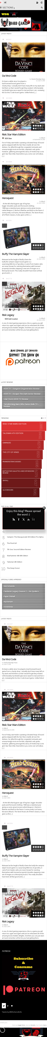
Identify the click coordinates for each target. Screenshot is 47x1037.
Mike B (43, 138)
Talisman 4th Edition (14, 562)
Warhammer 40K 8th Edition (17, 555)
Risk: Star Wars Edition (14, 134)
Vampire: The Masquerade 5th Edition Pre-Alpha (25, 537)
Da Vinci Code (9, 75)
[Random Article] (5, 2)
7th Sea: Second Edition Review (19, 549)
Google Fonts (21, 1025)
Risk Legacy (8, 315)
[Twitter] (4, 1005)
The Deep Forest (13, 568)
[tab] (4, 1006)
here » (45, 1025)
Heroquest (8, 198)
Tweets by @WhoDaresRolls (12, 1012)
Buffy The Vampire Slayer (15, 254)
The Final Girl (12, 543)
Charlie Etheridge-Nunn (38, 79)
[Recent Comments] (12, 1005)
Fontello (33, 1025)
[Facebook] (8, 1005)
